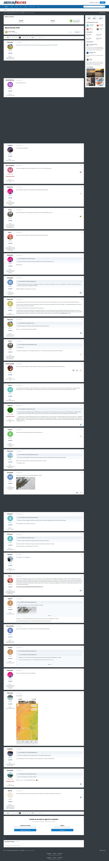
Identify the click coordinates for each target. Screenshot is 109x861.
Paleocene (10, 451)
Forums (5, 9)
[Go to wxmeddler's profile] (10, 775)
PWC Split (10, 693)
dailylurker (10, 187)
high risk (10, 405)
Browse (6, 6)
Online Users (21, 9)
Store (21, 6)
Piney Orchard (12, 160)
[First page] (5, 37)
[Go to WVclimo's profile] (10, 559)
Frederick (12, 529)
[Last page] (35, 37)
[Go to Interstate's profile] (10, 47)
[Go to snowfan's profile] (10, 150)
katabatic (10, 749)
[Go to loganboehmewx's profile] (71, 21)
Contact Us (60, 853)
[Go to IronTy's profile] (10, 214)
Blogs (16, 6)
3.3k (11, 419)
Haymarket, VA (12, 708)
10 (27, 37)
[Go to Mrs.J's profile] (10, 237)
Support (25, 6)
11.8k (11, 94)
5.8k (11, 56)
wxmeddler (10, 770)
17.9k (11, 179)
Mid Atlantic (15, 32)
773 (11, 762)
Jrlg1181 (10, 598)
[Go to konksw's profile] (10, 434)
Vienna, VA (12, 314)
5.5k (11, 568)
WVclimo (9, 554)
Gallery (10, 9)
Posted (19, 42)
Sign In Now (62, 830)
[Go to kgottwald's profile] (10, 304)
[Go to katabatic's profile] (10, 753)
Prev (8, 37)
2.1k (10, 465)
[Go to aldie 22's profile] (10, 795)
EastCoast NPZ (10, 363)
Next (33, 37)
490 (11, 707)
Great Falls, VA (12, 400)
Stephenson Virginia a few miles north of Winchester (10, 807)
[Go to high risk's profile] (10, 410)
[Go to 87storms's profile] (10, 518)
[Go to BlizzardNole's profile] (10, 630)
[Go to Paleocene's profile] (10, 455)
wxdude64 (10, 278)
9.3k (11, 527)
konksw (10, 429)
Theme (54, 853)
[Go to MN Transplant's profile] (10, 170)
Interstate (10, 42)
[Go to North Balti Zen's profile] (10, 84)
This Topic (99, 6)
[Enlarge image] (25, 483)
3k (10, 223)
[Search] (104, 7)
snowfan (10, 145)
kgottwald (10, 299)
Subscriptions (32, 6)
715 (10, 612)
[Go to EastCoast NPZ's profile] (10, 368)
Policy (38, 6)
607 (11, 399)
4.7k (11, 246)
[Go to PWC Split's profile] (10, 697)
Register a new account (25, 830)
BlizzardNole (10, 626)
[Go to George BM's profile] (6, 32)
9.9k (11, 377)
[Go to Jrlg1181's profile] (10, 603)
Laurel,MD (12, 785)
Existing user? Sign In (94, 2)
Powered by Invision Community (54, 855)
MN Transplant (10, 165)
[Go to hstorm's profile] (10, 390)
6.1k (10, 200)
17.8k (11, 804)
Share (70, 32)
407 (11, 313)
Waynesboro (12, 613)
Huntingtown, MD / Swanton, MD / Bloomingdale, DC (10, 226)
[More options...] (81, 42)
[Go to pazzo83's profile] (98, 25)
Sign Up (102, 2)
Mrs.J (10, 232)
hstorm (10, 385)
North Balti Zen (10, 80)
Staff (15, 9)
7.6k (11, 291)
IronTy (10, 209)
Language (49, 853)
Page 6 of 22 (40, 37)
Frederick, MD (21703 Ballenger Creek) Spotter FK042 (10, 249)
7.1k (10, 784)
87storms (10, 514)
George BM (12, 31)
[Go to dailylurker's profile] (10, 191)
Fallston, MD (12, 95)
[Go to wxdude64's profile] (10, 282)
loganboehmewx (76, 21)
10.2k (11, 159)
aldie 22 (10, 790)
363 (11, 443)
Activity (11, 6)
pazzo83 (101, 24)
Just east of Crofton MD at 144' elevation (10, 203)
